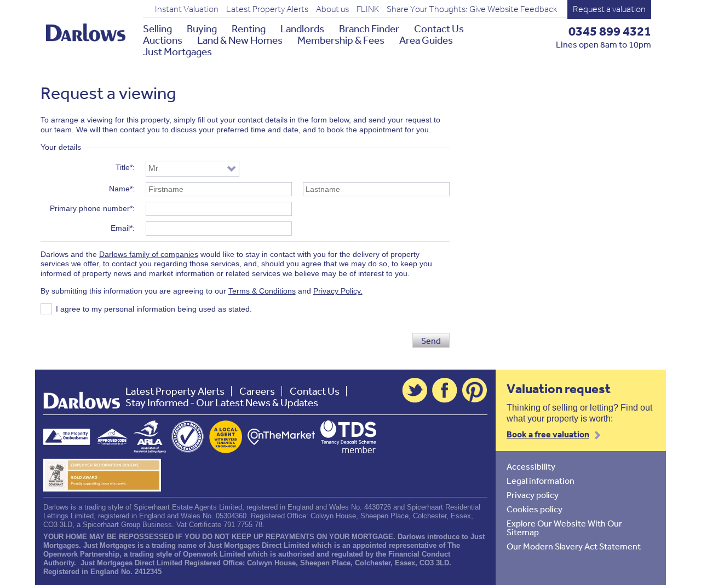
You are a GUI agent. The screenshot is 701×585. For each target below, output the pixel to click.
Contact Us (439, 29)
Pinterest (474, 390)
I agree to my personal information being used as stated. (154, 309)
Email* (122, 228)
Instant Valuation (187, 9)
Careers (257, 391)
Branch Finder (369, 29)
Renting (249, 29)
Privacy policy (533, 494)
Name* (121, 188)
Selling (157, 29)
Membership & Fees (340, 40)
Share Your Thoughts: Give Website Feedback (472, 9)
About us (332, 9)
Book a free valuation (548, 434)
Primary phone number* (91, 208)
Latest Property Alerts (267, 9)
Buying (202, 29)
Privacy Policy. (338, 290)
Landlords (302, 29)
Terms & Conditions (262, 290)
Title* (124, 167)
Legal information (540, 480)
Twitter (414, 390)
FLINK (368, 9)
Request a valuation (609, 9)
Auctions (162, 40)
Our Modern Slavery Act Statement (574, 546)
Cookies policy (534, 509)
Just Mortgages (177, 51)
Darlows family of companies (148, 254)
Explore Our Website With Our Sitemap (564, 527)
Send (431, 340)
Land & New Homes (240, 40)
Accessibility (531, 466)
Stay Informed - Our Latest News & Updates (221, 402)
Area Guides (426, 40)
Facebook (444, 390)
